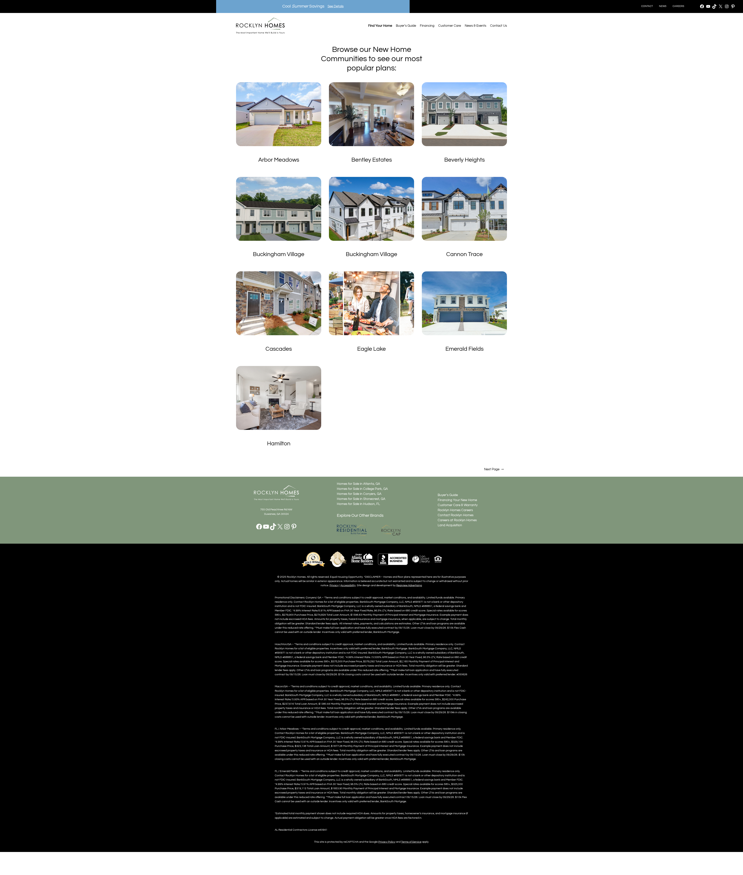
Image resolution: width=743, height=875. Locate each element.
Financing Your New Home (457, 500)
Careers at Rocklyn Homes (457, 520)
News (662, 6)
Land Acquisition (450, 525)
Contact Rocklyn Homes (455, 515)
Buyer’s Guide (406, 25)
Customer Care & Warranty (458, 505)
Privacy (334, 585)
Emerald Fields (464, 349)
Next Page (494, 469)
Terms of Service (411, 841)
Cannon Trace (464, 254)
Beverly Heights (464, 160)
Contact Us (498, 25)
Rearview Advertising (409, 585)
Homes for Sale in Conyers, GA (359, 494)
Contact (647, 6)
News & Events (475, 25)
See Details (336, 6)
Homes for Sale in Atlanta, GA (358, 484)
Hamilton (278, 443)
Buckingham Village (278, 254)
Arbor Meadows (278, 160)
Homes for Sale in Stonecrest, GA (361, 499)
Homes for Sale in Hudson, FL (358, 504)
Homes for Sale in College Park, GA (362, 489)
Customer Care (449, 25)
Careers (678, 6)
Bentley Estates (371, 160)
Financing (427, 25)
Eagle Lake (371, 349)
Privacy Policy (386, 841)
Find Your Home (380, 25)
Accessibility (348, 585)
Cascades (278, 349)
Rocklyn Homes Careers (455, 510)
